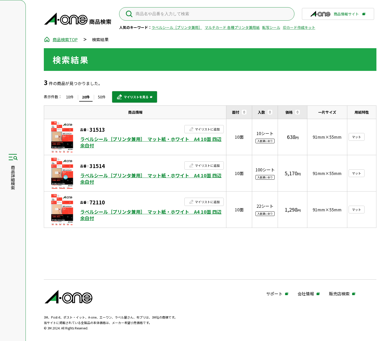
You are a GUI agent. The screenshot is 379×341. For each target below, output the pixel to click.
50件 (102, 96)
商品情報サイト (346, 15)
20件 (86, 96)
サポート (274, 293)
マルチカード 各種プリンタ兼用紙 (232, 27)
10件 (70, 96)
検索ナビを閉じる (13, 170)
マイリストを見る (132, 99)
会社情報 (306, 293)
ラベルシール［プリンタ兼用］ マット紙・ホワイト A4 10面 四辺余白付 (150, 142)
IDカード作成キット (299, 27)
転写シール (271, 27)
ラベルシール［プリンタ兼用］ (177, 27)
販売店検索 (339, 293)
